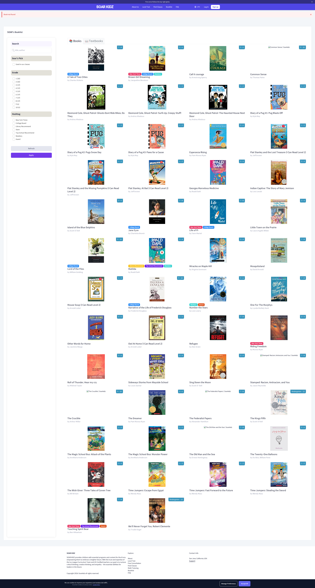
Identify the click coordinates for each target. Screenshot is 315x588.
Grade (15, 72)
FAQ (177, 7)
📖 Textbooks (94, 41)
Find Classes (157, 7)
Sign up (215, 7)
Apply (31, 155)
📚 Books (75, 41)
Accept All (244, 584)
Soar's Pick (17, 58)
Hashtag (16, 114)
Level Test (146, 7)
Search (15, 43)
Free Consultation (134, 563)
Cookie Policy (96, 585)
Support (192, 561)
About (130, 558)
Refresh (31, 148)
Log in (206, 7)
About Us (135, 7)
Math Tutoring (133, 568)
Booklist (169, 7)
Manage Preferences (228, 584)
